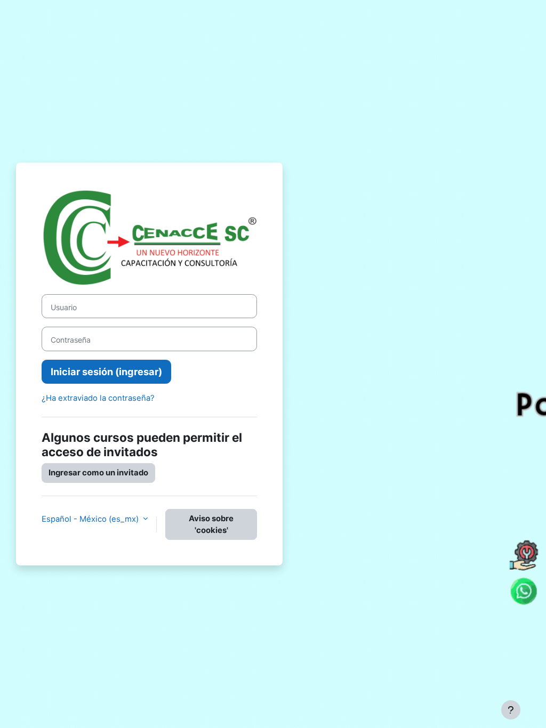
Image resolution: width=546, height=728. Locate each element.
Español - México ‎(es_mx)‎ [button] (91, 519)
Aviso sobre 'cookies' (211, 524)
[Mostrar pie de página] (510, 709)
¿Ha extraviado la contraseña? (98, 398)
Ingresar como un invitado (98, 473)
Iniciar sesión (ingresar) (106, 371)
